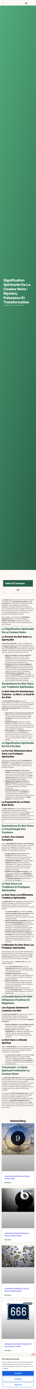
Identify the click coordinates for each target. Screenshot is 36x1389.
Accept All (18, 1373)
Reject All (18, 1385)
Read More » (8, 1182)
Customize (18, 1379)
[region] (18, 1372)
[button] (26, 3)
